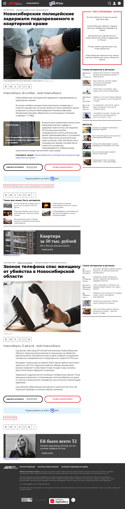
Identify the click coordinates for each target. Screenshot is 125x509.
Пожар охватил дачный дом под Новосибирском (102, 48)
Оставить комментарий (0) (62, 167)
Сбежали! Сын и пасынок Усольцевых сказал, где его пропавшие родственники (107, 295)
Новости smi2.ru (11, 255)
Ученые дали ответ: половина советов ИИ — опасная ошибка (104, 161)
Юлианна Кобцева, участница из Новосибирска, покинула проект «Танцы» (26, 213)
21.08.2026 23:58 (9, 263)
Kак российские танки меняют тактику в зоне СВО (103, 153)
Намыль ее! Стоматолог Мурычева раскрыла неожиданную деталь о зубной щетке (106, 75)
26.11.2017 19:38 (8, 10)
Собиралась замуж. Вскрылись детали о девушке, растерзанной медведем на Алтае (105, 279)
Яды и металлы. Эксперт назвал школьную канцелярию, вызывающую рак (105, 83)
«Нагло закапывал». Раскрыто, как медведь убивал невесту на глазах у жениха (106, 287)
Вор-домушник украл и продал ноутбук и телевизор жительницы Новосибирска (27, 221)
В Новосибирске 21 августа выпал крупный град (102, 18)
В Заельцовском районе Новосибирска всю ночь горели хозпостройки (64, 205)
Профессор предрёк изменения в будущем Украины (105, 128)
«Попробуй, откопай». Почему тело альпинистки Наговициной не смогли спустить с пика (106, 115)
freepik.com (7, 334)
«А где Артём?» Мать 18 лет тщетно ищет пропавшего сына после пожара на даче (106, 107)
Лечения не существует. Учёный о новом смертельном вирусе (106, 302)
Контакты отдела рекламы (48, 467)
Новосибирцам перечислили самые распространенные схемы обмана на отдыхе (102, 57)
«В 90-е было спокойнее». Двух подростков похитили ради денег (106, 90)
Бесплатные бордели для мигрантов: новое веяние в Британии (106, 136)
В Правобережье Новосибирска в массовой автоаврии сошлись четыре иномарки (65, 213)
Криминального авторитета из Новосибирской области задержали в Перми (102, 38)
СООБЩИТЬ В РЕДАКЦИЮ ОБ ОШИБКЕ (74, 467)
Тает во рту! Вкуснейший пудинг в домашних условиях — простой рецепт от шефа (106, 311)
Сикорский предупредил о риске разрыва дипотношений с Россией (105, 144)
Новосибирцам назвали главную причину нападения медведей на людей (102, 28)
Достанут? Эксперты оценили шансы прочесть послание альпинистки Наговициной (107, 271)
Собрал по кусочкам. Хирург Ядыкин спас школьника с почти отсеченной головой (107, 99)
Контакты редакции (27, 467)
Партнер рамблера (40, 500)
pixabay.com (48, 81)
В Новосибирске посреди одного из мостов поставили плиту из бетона (27, 205)
